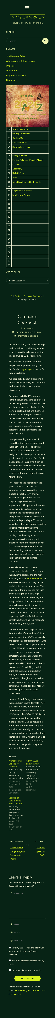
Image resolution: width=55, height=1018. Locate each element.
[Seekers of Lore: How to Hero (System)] (17, 813)
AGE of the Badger (20, 129)
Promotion (11, 70)
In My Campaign (27, 17)
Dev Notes (11, 80)
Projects (10, 66)
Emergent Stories (19, 155)
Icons (14, 177)
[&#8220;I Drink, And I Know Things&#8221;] (34, 775)
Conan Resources (19, 142)
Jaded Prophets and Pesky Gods (26, 182)
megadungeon (27, 369)
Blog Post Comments (16, 75)
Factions (16, 164)
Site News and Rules (15, 56)
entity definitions (35, 578)
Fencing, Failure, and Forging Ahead (27, 160)
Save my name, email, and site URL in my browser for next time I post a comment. (26, 951)
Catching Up (17, 138)
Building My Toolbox (21, 134)
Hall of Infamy (18, 173)
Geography (17, 169)
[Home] (11, 296)
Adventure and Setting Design (20, 61)
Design (18, 296)
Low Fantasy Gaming (21, 195)
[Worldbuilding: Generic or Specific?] (17, 776)
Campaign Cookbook (33, 296)
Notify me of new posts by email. (26, 970)
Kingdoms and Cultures (22, 190)
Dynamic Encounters (21, 147)
